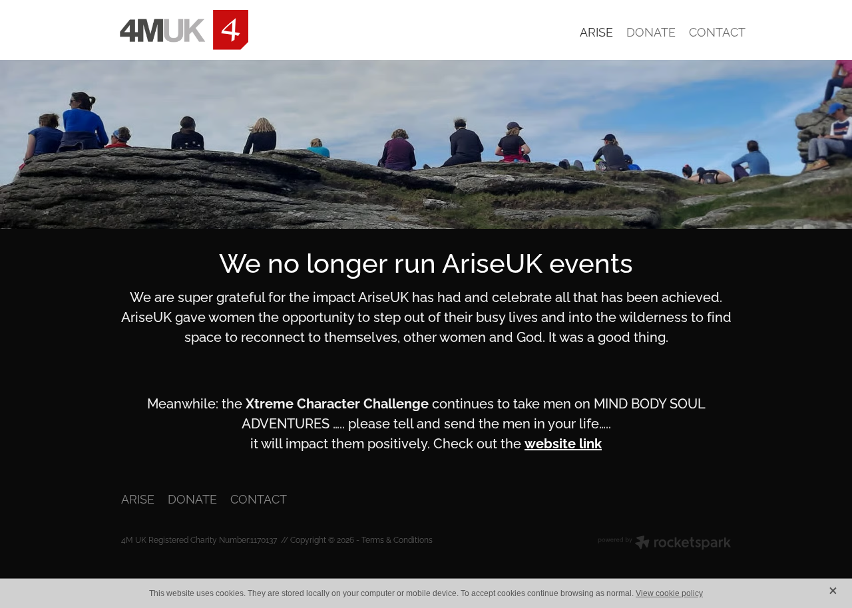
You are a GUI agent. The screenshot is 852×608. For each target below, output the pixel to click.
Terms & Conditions (397, 539)
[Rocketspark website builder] (664, 543)
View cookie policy (669, 593)
